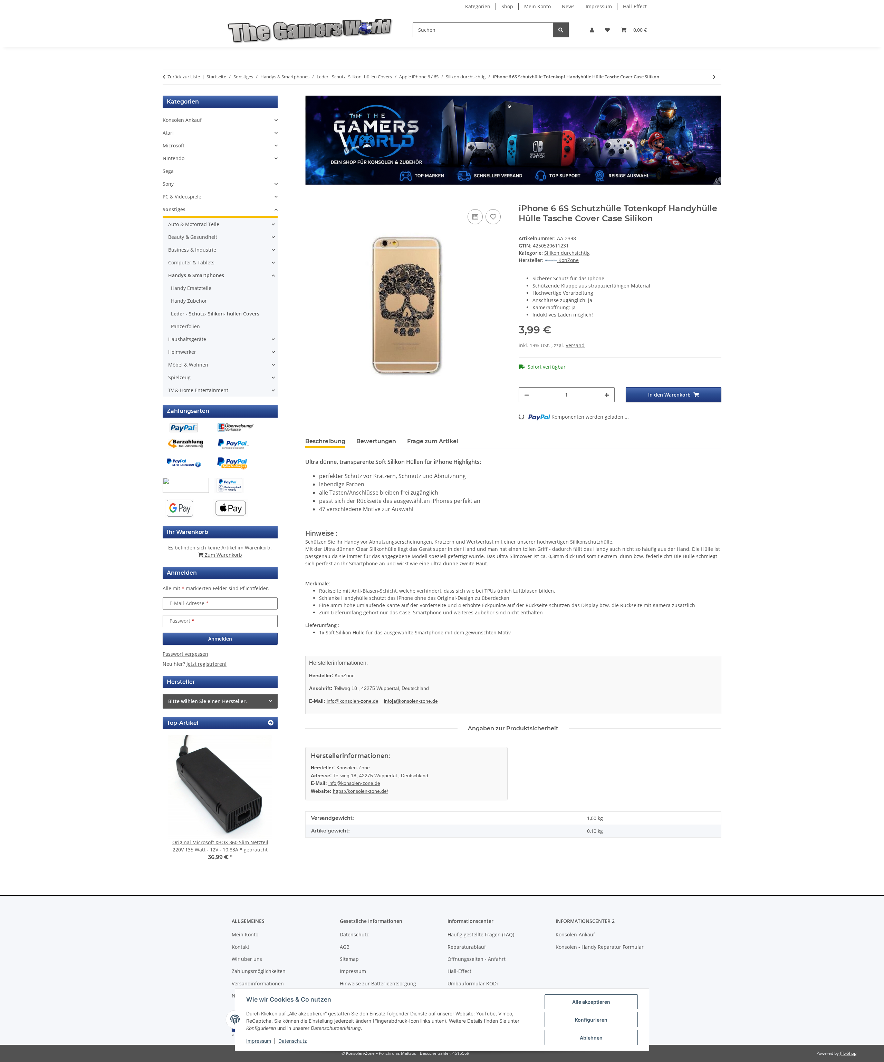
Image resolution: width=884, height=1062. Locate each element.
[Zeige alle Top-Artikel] (270, 723)
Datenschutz (292, 1041)
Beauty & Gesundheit (192, 237)
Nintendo (173, 158)
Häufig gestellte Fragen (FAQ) (481, 934)
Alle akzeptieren (591, 1002)
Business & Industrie (192, 249)
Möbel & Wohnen (188, 364)
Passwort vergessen (185, 654)
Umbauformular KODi (473, 983)
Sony (168, 184)
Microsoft (173, 145)
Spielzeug (179, 377)
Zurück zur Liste (183, 77)
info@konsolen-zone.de (352, 701)
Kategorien (477, 6)
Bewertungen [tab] (376, 441)
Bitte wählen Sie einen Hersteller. (207, 701)
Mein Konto (537, 6)
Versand (575, 345)
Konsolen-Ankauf (575, 934)
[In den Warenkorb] (310, 200)
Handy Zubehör (189, 301)
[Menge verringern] (526, 395)
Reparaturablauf (467, 947)
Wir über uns (247, 959)
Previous (179, 803)
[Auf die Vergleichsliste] (475, 216)
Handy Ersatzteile (191, 288)
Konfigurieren (591, 1020)
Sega (168, 171)
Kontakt (240, 947)
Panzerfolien (185, 326)
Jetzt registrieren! (206, 664)
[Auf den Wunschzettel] (493, 216)
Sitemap (349, 959)
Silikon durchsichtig (567, 253)
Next (260, 803)
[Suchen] (561, 29)
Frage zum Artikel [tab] (432, 441)
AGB (344, 947)
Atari (168, 132)
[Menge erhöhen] (606, 395)
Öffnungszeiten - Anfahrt (477, 959)
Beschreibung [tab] (325, 441)
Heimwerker (182, 352)
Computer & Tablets (191, 262)
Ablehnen (591, 1038)
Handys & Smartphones (196, 275)
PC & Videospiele (182, 196)
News (568, 6)
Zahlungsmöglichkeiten (259, 971)
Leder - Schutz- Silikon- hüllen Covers (215, 313)
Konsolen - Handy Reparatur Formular (600, 947)
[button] (591, 30)
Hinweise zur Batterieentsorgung (378, 983)
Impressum (258, 1041)
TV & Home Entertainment (198, 390)
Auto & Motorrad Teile (193, 224)
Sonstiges (174, 209)
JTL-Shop (848, 1053)
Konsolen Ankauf (182, 120)
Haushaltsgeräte (187, 339)
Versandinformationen (258, 983)
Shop (507, 6)
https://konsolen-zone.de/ (360, 791)
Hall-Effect (635, 6)
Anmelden (220, 638)
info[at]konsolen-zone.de (411, 701)
